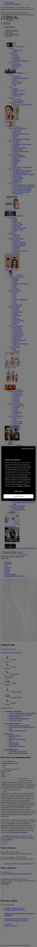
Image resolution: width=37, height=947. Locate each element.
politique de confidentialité (24, 486)
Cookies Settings (18, 491)
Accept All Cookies (18, 496)
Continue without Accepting (27, 448)
